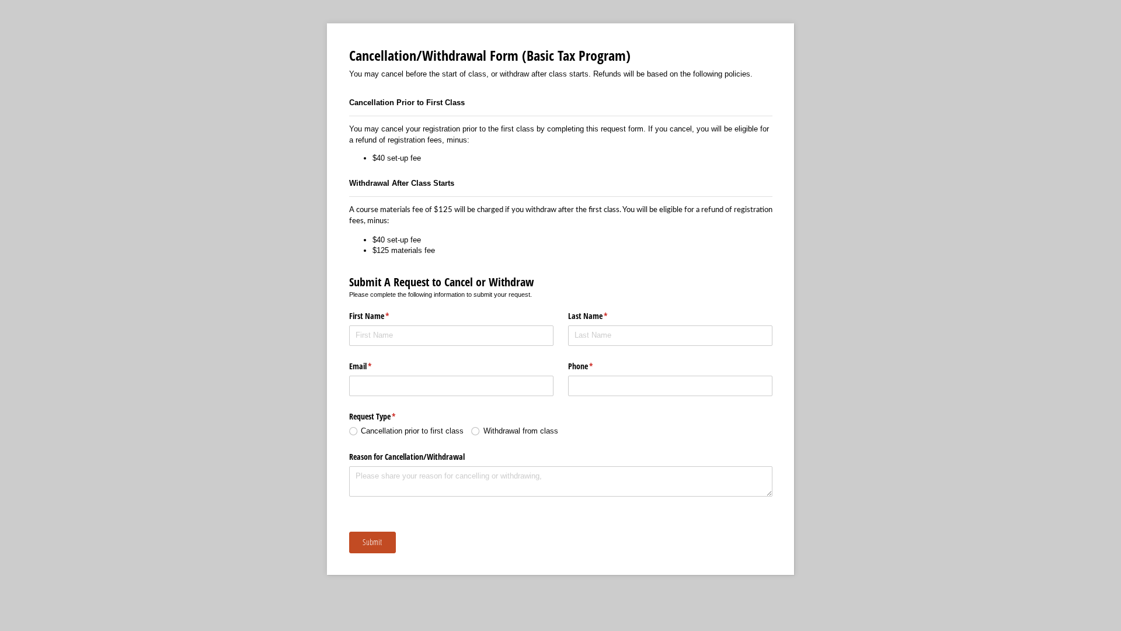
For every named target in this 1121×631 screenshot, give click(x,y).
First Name (383, 315)
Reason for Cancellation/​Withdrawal (407, 456)
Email (374, 366)
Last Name (601, 315)
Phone (594, 366)
